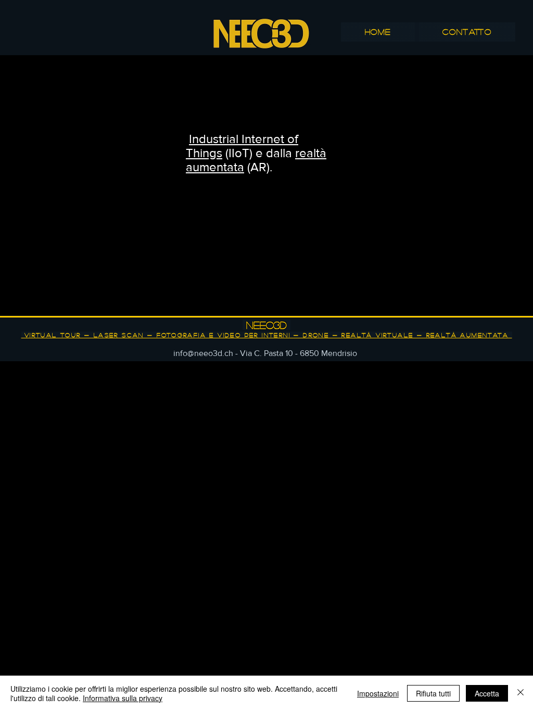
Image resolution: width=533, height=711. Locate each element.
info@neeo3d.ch (203, 353)
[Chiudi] (520, 693)
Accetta (487, 693)
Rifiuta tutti (433, 693)
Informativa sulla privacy (122, 698)
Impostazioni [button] (378, 693)
